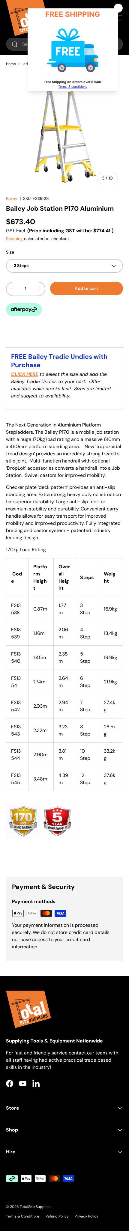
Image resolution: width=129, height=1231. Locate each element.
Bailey (11, 198)
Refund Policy (57, 1216)
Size (10, 252)
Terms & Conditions (23, 1216)
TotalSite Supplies (35, 1206)
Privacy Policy (86, 1216)
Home (11, 64)
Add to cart (86, 288)
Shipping (14, 238)
